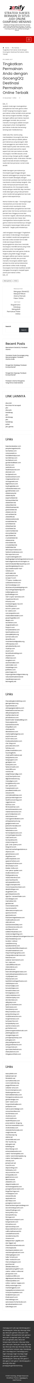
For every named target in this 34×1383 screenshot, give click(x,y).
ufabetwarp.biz (11, 493)
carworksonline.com (13, 1111)
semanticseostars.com (14, 809)
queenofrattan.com (13, 861)
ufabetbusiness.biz (12, 507)
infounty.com (10, 601)
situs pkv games (11, 1333)
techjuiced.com (11, 474)
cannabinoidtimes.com (14, 795)
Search (8, 326)
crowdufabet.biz (11, 545)
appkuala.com (11, 1198)
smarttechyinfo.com (13, 776)
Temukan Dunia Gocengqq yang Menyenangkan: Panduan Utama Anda (17, 357)
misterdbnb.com (11, 967)
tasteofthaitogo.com (13, 1210)
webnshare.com (11, 816)
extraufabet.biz (11, 514)
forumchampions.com (13, 1090)
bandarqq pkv (8, 1359)
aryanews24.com (12, 576)
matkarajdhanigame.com (15, 734)
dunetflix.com (10, 639)
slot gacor (24, 1359)
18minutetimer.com (12, 807)
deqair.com (10, 620)
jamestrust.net (11, 1163)
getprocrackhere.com (14, 1005)
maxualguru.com (11, 781)
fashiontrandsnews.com (14, 552)
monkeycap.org (11, 1135)
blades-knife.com (12, 868)
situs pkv (9, 410)
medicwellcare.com (13, 920)
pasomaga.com (11, 672)
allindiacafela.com (12, 1267)
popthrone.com (11, 736)
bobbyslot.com (11, 765)
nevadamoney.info (12, 1236)
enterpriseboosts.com (13, 1151)
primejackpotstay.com (14, 1038)
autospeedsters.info (13, 882)
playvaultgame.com (13, 1042)
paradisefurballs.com (13, 790)
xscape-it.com (11, 578)
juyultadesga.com (12, 594)
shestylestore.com (12, 1052)
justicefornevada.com (13, 826)
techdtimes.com (11, 458)
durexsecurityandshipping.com (16, 587)
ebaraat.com (10, 472)
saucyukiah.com (11, 1074)
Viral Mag (23, 1378)
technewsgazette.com (14, 1187)
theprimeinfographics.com (15, 953)
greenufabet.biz (11, 510)
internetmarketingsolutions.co (16, 849)
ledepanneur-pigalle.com (15, 1241)
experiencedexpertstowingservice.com (20, 936)
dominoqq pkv (24, 1328)
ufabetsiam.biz (11, 503)
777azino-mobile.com (13, 580)
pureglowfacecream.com (15, 1189)
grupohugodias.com (13, 618)
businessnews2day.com (14, 925)
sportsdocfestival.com (14, 1049)
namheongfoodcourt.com (15, 1252)
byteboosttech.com (13, 477)
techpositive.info (11, 840)
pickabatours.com (12, 717)
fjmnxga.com (10, 1217)
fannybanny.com (12, 1009)
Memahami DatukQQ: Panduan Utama (16, 348)
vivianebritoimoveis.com (14, 1130)
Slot (11, 59)
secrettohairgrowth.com (14, 1208)
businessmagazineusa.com (15, 917)
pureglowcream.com (13, 1203)
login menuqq (7, 1354)
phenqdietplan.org (12, 634)
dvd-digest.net (11, 1243)
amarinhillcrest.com (13, 1139)
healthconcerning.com (14, 800)
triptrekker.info (11, 901)
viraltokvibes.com (12, 1128)
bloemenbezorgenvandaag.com (17, 1205)
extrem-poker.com (12, 608)
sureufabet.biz (11, 528)
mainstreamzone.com (13, 812)
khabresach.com (12, 1297)
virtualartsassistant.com (14, 950)
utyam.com (10, 651)
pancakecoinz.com (12, 746)
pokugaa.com (10, 1040)
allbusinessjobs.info (12, 713)
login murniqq (18, 1354)
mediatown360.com (13, 1276)
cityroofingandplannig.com (15, 590)
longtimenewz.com (12, 1019)
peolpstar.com (11, 1106)
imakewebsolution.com (14, 741)
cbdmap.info (10, 729)
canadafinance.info (12, 1234)
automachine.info (12, 880)
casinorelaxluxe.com (13, 995)
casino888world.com (13, 965)
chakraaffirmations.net (14, 755)
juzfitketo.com (11, 670)
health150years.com (13, 1121)
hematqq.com (22, 1351)
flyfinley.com (10, 748)
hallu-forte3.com (12, 1257)
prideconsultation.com (14, 750)
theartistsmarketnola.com (15, 1245)
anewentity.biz (11, 1196)
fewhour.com (10, 805)
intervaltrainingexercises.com (16, 972)
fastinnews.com (11, 1007)
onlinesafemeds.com (13, 488)
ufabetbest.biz (11, 526)
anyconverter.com (12, 1172)
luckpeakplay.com (12, 1023)
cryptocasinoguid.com (13, 557)
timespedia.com (11, 1175)
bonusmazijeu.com (12, 986)
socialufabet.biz (11, 521)
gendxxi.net (10, 903)
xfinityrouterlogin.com (13, 1285)
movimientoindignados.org (15, 641)
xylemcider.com (11, 665)
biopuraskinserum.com (14, 1229)
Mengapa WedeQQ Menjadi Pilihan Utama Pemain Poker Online (21, 293)
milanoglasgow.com (13, 1255)
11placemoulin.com (12, 767)
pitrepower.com (11, 1274)
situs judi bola (16, 1335)
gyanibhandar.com (12, 491)
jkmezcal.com (10, 969)
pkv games (8, 281)
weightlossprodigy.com (14, 774)
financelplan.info (11, 722)
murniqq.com (11, 1351)
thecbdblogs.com (12, 1299)
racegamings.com (12, 1035)
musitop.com (10, 648)
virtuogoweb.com (12, 481)
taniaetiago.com (11, 667)
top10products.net (12, 715)
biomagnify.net (11, 681)
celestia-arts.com (12, 1088)
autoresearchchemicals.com (16, 1302)
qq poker (23, 1356)
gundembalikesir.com (13, 463)
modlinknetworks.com (13, 1016)
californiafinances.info (13, 1231)
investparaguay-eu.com (14, 604)
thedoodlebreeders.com (14, 616)
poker (8, 424)
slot (16, 281)
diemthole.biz (10, 1179)
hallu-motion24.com (13, 1259)
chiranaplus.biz (11, 1248)
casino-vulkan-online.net (14, 1271)
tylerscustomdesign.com (14, 1109)
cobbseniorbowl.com (13, 583)
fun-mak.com (10, 962)
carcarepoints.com (12, 613)
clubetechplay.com (12, 997)
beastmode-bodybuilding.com (16, 720)
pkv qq (15, 1328)
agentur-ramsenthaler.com (15, 896)
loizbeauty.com (11, 1170)
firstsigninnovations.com (14, 1097)
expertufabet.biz (11, 498)
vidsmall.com (10, 922)
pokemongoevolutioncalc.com (16, 1031)
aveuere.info (10, 793)
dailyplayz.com (11, 1002)
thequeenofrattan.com (14, 863)
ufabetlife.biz (10, 517)
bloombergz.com (12, 1149)
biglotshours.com (12, 484)
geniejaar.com (11, 762)
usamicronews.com (12, 1026)
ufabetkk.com (11, 1182)
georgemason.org (12, 703)
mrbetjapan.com (12, 1194)
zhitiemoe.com (11, 658)
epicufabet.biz (11, 535)
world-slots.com (11, 739)
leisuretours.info (11, 828)
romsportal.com (11, 1047)
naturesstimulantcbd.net (14, 677)
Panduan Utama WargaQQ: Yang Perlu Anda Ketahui (15, 382)
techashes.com (11, 451)
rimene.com (10, 1238)
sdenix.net (9, 1137)
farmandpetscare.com (14, 833)
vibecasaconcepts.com (14, 910)
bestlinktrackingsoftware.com (16, 981)
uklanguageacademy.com (15, 708)
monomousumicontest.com (15, 887)
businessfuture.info (12, 725)
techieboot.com (11, 460)
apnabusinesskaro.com (14, 1304)
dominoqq (9, 417)
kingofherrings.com (12, 1191)
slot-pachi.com (11, 786)
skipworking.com (11, 1168)
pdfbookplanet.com (13, 859)
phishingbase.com (12, 1033)
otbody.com (10, 1161)
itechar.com (10, 465)
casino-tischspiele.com (14, 1158)
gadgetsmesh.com (12, 823)
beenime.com (10, 957)
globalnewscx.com (12, 854)
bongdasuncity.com (13, 783)
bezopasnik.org (11, 1215)
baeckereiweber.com (13, 446)
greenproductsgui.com (14, 797)
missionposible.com (12, 1281)
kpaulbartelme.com (13, 946)
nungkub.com (10, 660)
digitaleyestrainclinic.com (15, 1278)
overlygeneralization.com (15, 819)
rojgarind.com (10, 802)
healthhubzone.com (13, 470)
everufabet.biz (11, 543)
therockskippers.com (13, 1262)
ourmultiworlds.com (13, 1081)
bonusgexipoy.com (12, 993)
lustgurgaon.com (12, 760)
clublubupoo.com (12, 983)
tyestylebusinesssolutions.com (16, 974)
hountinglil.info (11, 753)
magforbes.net (11, 1132)
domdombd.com (11, 1000)
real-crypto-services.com (15, 597)
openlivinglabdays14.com (14, 566)
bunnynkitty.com (12, 1212)
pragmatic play (15, 1337)
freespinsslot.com (12, 788)
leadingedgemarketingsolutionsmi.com (19, 559)
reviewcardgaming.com (14, 934)
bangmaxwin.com (12, 1222)
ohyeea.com (10, 656)
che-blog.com (11, 743)
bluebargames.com (13, 1092)
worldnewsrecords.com (14, 927)
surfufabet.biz (10, 524)
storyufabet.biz (11, 533)
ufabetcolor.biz (11, 512)
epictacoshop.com (12, 1227)
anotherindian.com (12, 663)
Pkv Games (6, 59)
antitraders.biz (11, 573)
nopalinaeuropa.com (13, 679)
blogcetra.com (11, 847)
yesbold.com (10, 467)
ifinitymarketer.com (13, 1012)
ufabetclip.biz (10, 495)
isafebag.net (10, 1146)
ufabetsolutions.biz (12, 519)
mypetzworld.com (12, 599)
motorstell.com (11, 1118)
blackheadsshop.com (13, 939)
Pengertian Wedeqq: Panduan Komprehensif (16, 366)
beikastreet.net (11, 1076)
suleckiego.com (11, 1307)
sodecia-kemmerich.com (15, 960)
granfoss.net (10, 1264)
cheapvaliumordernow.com (15, 955)
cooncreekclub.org (12, 1083)
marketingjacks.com (13, 1288)
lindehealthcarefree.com (14, 710)
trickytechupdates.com (14, 1292)
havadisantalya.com (13, 455)
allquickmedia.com (12, 1184)
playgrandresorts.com (14, 1045)
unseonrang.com (12, 842)
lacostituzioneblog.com (14, 653)
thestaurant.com (12, 979)
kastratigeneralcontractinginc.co (17, 561)
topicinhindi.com (11, 706)
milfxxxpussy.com (12, 644)
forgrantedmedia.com (13, 1104)
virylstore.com (11, 1116)
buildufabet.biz (11, 547)
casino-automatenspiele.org (16, 1156)
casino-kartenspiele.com (14, 1154)
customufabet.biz (12, 531)
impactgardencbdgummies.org (17, 674)
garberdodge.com (12, 1099)
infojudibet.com (11, 727)
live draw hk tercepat (13, 405)
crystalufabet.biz (12, 538)
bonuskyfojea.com (12, 988)
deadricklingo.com (12, 889)
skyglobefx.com (11, 892)
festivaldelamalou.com (14, 1095)
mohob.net (9, 772)
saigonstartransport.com (15, 1219)
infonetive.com (11, 1224)
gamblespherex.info (13, 894)
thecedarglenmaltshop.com (16, 701)
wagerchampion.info (13, 885)
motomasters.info (12, 906)
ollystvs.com (10, 852)
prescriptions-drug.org (14, 1123)
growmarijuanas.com (13, 814)
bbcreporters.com (12, 554)
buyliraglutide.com (12, 486)
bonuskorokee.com (12, 990)
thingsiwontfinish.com (13, 1054)
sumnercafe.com (12, 637)
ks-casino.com (11, 611)
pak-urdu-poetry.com (13, 845)
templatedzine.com (13, 630)
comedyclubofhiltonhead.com (16, 948)
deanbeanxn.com (12, 732)
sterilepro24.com (12, 929)
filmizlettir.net (10, 1078)
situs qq (16, 1330)
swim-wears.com (12, 1102)
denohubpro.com (12, 866)
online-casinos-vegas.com (15, 1283)
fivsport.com (10, 627)
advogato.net (10, 1144)
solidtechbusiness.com (14, 932)
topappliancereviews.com (15, 1290)
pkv (7, 408)
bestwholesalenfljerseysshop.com (18, 564)
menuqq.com (7, 1328)
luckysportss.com (12, 1021)
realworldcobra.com (13, 877)
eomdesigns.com (12, 899)
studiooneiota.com (12, 873)
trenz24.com (10, 1165)
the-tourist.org (11, 1142)
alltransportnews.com (13, 550)
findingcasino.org (12, 875)
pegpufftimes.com (12, 1085)
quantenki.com (11, 915)
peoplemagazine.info (13, 448)
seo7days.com (11, 1201)
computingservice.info (13, 835)
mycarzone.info (11, 908)
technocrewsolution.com (14, 1125)
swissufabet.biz (11, 505)
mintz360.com (11, 769)
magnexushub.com (12, 479)
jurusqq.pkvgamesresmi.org (12, 1366)
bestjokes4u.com (12, 757)
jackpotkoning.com (12, 1014)
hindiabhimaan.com (13, 1295)
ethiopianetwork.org (13, 821)
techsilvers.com (11, 623)
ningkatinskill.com (12, 625)
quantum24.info (11, 913)
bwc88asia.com (11, 606)
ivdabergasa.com (12, 592)
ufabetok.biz (10, 540)
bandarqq (9, 412)
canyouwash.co (11, 453)
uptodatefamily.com (13, 646)
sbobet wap (18, 1349)
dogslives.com (11, 856)
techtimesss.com (12, 1114)
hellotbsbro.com (11, 830)
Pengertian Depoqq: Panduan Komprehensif (16, 374)
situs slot (9, 403)
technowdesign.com (13, 585)
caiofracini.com (11, 837)
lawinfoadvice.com (12, 632)
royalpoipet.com (11, 976)
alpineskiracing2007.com (14, 1269)
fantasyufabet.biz (12, 500)
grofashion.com (11, 1028)
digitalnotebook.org (12, 779)
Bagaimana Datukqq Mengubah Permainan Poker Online (13, 308)
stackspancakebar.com (14, 1250)
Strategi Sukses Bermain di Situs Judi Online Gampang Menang (17, 17)
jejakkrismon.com (12, 1177)
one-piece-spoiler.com (14, 870)
